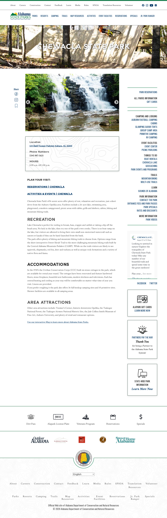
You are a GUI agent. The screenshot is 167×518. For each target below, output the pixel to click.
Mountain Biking (149, 178)
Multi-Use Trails (149, 182)
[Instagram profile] (147, 5)
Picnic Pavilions (149, 150)
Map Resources (77, 15)
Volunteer (129, 5)
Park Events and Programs (144, 169)
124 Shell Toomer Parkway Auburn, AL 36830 (50, 145)
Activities (91, 15)
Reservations (121, 15)
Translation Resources (112, 5)
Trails (64, 15)
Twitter (153, 283)
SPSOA (96, 5)
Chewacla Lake (149, 162)
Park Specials (150, 207)
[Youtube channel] (151, 5)
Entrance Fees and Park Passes (142, 203)
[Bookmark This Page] (16, 107)
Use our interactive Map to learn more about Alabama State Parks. (58, 322)
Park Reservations (148, 92)
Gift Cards (152, 101)
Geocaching (151, 166)
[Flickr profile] (156, 5)
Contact (47, 5)
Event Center (151, 146)
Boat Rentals (150, 159)
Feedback (58, 5)
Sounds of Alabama (147, 191)
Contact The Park (148, 200)
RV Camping (151, 137)
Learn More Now (142, 310)
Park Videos (151, 219)
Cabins (154, 123)
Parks (34, 15)
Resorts (44, 15)
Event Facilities (105, 15)
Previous (28, 102)
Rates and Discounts (147, 210)
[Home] (20, 16)
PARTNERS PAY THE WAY (142, 337)
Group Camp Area (148, 130)
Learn (68, 5)
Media (77, 5)
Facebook (141, 283)
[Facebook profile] (143, 5)
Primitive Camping (148, 133)
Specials (133, 15)
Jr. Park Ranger (148, 15)
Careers (22, 5)
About (13, 5)
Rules (86, 5)
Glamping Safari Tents (146, 126)
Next (116, 102)
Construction (35, 5)
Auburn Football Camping (144, 119)
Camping (55, 15)
